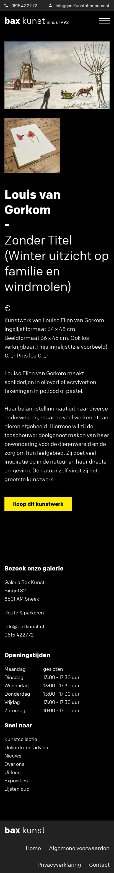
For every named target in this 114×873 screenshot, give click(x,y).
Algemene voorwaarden (79, 848)
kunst (36, 20)
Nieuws (12, 756)
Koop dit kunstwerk (38, 503)
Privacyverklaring (59, 864)
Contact (99, 864)
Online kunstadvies (26, 747)
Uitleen (12, 772)
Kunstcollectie (20, 739)
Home (33, 848)
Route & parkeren (24, 612)
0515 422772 (19, 635)
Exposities (16, 780)
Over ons (14, 764)
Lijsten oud (17, 789)
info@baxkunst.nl (24, 626)
